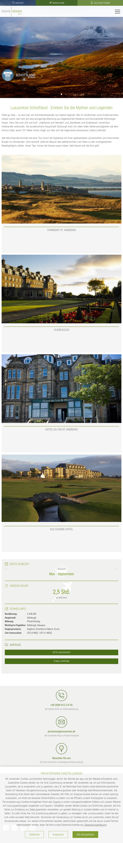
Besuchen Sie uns (61, 758)
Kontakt (19, 3)
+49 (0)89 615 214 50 (61, 704)
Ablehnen (34, 834)
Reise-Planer (58, 3)
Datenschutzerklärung (95, 824)
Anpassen (58, 834)
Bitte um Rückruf (61, 652)
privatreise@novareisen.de (61, 731)
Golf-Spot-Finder (102, 3)
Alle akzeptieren (85, 834)
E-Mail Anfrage (61, 661)
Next (116, 569)
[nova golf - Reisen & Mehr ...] (12, 11)
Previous (6, 569)
